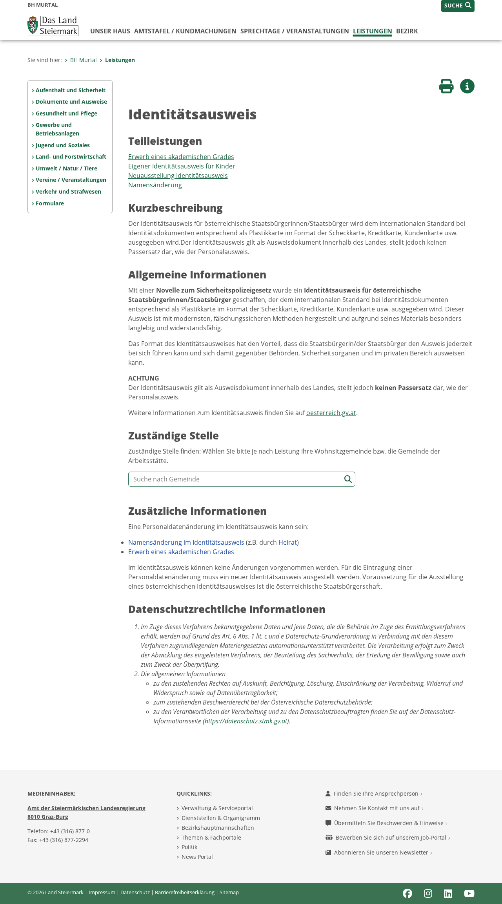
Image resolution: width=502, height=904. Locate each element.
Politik (189, 847)
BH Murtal (83, 60)
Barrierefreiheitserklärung (185, 892)
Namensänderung (155, 185)
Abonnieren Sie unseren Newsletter (382, 852)
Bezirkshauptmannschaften (218, 827)
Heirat (287, 542)
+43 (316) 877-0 (70, 831)
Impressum (102, 892)
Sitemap (229, 892)
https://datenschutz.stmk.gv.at (246, 721)
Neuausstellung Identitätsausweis (178, 175)
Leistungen (372, 31)
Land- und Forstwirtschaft (71, 156)
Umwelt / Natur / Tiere (66, 168)
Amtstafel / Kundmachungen (185, 31)
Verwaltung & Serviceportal (217, 808)
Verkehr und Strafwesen (68, 191)
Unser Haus (110, 31)
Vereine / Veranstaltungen (71, 179)
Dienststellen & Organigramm (221, 818)
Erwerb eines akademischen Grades (181, 156)
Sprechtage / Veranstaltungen (294, 31)
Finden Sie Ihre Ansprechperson (377, 793)
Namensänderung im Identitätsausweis (186, 542)
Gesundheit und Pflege (66, 113)
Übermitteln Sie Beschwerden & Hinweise (389, 823)
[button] (457, 6)
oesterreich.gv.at (331, 412)
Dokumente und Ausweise (71, 101)
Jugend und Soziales (63, 145)
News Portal (197, 856)
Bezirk (407, 31)
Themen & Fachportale (211, 837)
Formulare (50, 203)
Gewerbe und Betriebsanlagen (57, 129)
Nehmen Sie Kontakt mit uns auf (377, 808)
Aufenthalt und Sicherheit (70, 90)
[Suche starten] (348, 479)
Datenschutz (135, 892)
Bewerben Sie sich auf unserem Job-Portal (392, 837)
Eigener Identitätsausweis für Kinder (181, 166)
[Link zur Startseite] (52, 25)
